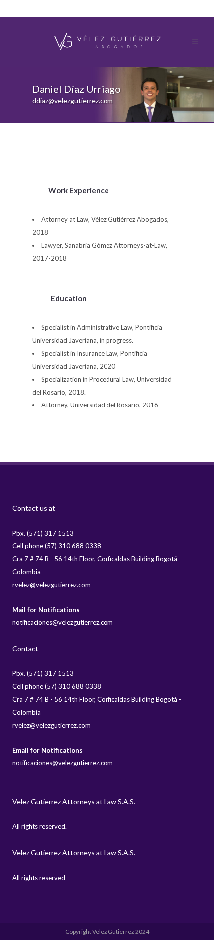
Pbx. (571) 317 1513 (43, 533)
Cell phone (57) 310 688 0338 (56, 546)
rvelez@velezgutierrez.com (51, 585)
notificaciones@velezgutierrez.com (62, 622)
